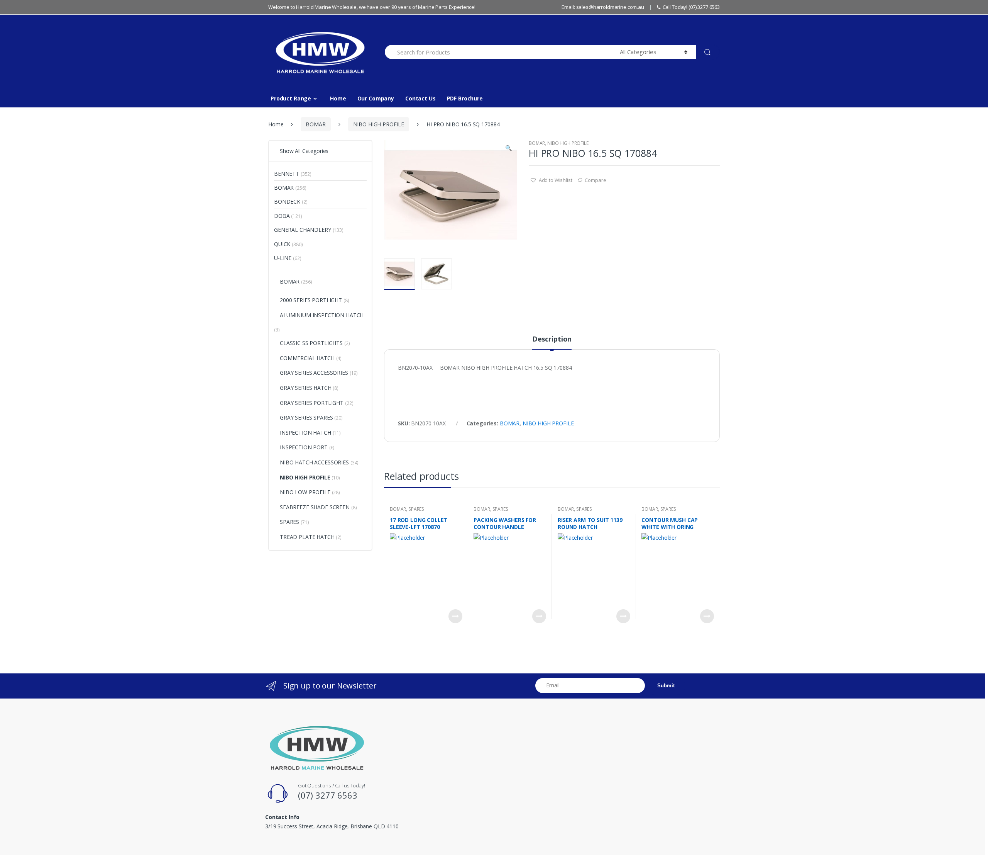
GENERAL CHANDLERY (302, 229)
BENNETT (286, 173)
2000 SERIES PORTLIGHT (311, 300)
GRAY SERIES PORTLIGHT (311, 402)
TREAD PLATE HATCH (307, 537)
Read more (455, 616)
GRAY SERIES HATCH (306, 387)
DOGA (281, 215)
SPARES (416, 509)
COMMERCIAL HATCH (307, 358)
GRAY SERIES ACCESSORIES (314, 372)
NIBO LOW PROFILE (305, 492)
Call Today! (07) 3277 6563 (691, 6)
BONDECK (287, 201)
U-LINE (282, 258)
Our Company (375, 98)
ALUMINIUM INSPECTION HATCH (322, 315)
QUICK (282, 244)
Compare (595, 180)
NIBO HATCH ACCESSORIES (314, 462)
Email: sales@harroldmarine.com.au (603, 6)
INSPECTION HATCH (305, 432)
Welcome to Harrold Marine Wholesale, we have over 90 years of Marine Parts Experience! (371, 6)
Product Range (291, 98)
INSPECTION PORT (304, 447)
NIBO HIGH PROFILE (378, 124)
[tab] (552, 342)
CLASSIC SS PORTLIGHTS (311, 343)
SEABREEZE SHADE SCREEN (315, 507)
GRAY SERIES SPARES (306, 417)
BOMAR (315, 124)
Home (338, 98)
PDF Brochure (465, 98)
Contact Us (420, 98)
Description (552, 339)
